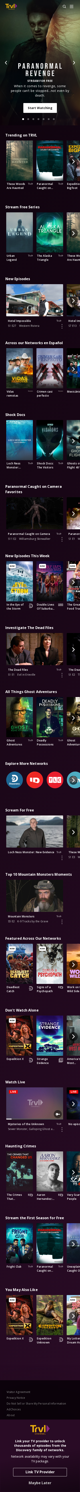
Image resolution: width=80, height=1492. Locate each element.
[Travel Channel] (11, 7)
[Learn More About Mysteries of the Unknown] (62, 1129)
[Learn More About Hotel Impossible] (62, 326)
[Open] (71, 6)
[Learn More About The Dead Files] (62, 675)
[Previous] (6, 62)
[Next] (73, 62)
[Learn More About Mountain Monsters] (62, 922)
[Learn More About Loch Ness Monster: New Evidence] (62, 858)
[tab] (23, 119)
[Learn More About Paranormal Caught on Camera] (62, 539)
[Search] (62, 6)
